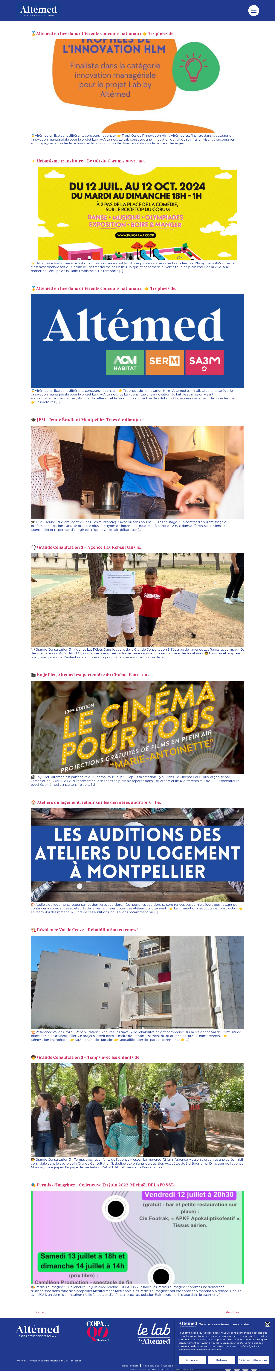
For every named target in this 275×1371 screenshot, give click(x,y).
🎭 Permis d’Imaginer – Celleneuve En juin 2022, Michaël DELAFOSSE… (103, 1185)
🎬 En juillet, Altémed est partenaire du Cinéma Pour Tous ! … (92, 675)
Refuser (221, 1360)
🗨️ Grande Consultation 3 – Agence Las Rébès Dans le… (86, 547)
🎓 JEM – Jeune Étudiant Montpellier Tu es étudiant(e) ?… (88, 420)
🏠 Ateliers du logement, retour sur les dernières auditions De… (96, 803)
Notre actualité (151, 1365)
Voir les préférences (253, 1360)
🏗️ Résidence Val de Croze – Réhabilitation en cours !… (85, 930)
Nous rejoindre (130, 1365)
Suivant (39, 1312)
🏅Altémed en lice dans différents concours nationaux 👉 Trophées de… (103, 34)
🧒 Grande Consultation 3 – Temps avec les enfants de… (86, 1057)
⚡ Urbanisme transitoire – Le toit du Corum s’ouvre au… (88, 161)
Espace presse (171, 1365)
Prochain (235, 1312)
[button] (267, 1324)
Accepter (192, 1360)
